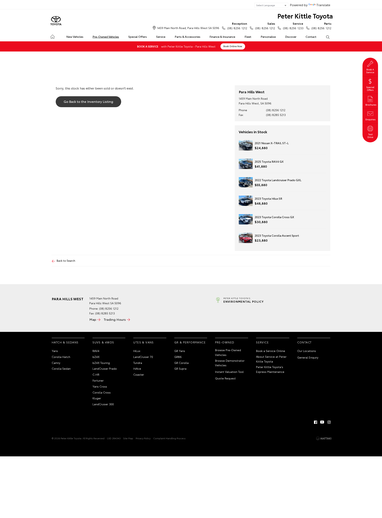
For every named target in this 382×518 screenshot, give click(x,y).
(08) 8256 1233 (293, 25)
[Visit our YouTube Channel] (322, 422)
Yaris (55, 351)
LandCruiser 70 (143, 357)
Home (52, 36)
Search (327, 37)
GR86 (178, 357)
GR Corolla (181, 363)
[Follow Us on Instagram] (329, 422)
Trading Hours (115, 319)
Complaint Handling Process (169, 438)
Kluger (97, 398)
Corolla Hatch (61, 357)
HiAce (137, 368)
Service (160, 37)
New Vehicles (74, 37)
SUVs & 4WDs (103, 342)
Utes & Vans (143, 342)
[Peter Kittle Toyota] (55, 21)
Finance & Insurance (222, 37)
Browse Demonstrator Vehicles (230, 363)
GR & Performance (190, 342)
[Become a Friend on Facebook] (315, 422)
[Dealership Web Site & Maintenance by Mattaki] (323, 438)
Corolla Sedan (61, 368)
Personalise (268, 37)
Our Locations (306, 351)
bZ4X (96, 357)
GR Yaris (179, 351)
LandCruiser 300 (103, 404)
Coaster (138, 374)
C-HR (96, 374)
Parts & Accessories (187, 37)
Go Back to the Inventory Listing (88, 101)
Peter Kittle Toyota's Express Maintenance (270, 369)
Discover (290, 37)
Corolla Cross (102, 392)
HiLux (136, 351)
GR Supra (180, 368)
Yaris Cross (100, 386)
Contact (311, 37)
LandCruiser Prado (105, 368)
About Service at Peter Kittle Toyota (271, 359)
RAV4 (96, 351)
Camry (56, 363)
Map (92, 319)
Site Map (128, 438)
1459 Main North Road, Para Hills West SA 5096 (188, 28)
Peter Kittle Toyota (305, 15)
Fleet (248, 37)
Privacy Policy (143, 438)
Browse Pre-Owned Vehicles (228, 352)
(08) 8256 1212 (237, 25)
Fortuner (98, 380)
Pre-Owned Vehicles (106, 37)
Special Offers (137, 37)
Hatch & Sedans (65, 342)
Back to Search (66, 260)
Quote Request (225, 378)
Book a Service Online (270, 351)
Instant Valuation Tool (229, 372)
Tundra (137, 363)
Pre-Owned (224, 342)
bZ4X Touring (101, 363)
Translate (323, 4)
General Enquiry (307, 357)
